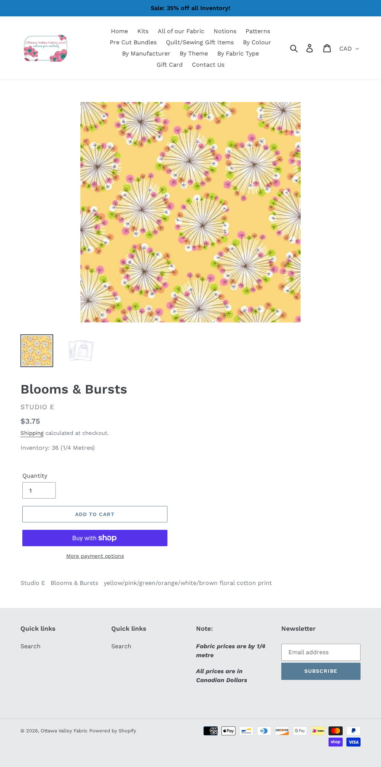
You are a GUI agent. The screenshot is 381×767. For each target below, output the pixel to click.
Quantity (34, 475)
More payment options (95, 556)
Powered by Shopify (112, 730)
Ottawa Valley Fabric (64, 730)
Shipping (32, 433)
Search (30, 646)
